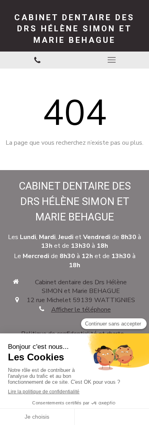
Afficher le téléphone (81, 309)
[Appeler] (37, 60)
